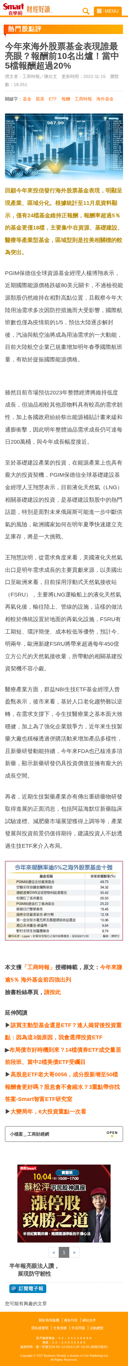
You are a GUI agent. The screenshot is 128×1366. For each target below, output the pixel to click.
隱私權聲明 (39, 1328)
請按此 (52, 992)
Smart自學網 (15, 9)
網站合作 (89, 1320)
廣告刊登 (71, 1320)
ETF (53, 98)
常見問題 (78, 1328)
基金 (27, 98)
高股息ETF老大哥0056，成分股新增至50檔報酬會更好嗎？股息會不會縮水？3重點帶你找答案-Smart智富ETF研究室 (62, 1086)
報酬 (66, 98)
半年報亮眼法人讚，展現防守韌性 (34, 1270)
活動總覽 (96, 1328)
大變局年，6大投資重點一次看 (48, 1111)
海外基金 (105, 98)
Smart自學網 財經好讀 (39, 9)
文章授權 (60, 1328)
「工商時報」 (38, 967)
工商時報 (83, 98)
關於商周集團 (49, 1320)
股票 (40, 98)
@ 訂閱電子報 (27, 1288)
